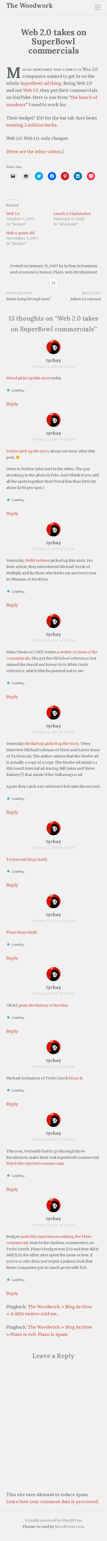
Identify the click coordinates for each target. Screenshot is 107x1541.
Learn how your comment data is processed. (52, 1501)
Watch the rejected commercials (35, 1163)
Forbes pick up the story (27, 451)
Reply (12, 404)
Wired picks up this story (28, 378)
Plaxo (58, 272)
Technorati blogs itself (26, 859)
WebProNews (37, 560)
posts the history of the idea (43, 1005)
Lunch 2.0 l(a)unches (72, 213)
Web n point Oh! (20, 233)
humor (45, 272)
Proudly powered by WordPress (53, 1520)
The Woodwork (29, 6)
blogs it (75, 1078)
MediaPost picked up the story (52, 743)
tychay (70, 266)
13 (54, 283)
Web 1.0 (30, 90)
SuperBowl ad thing (40, 83)
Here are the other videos (34, 151)
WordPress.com (69, 1526)
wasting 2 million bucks (31, 125)
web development (81, 272)
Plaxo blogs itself (21, 932)
